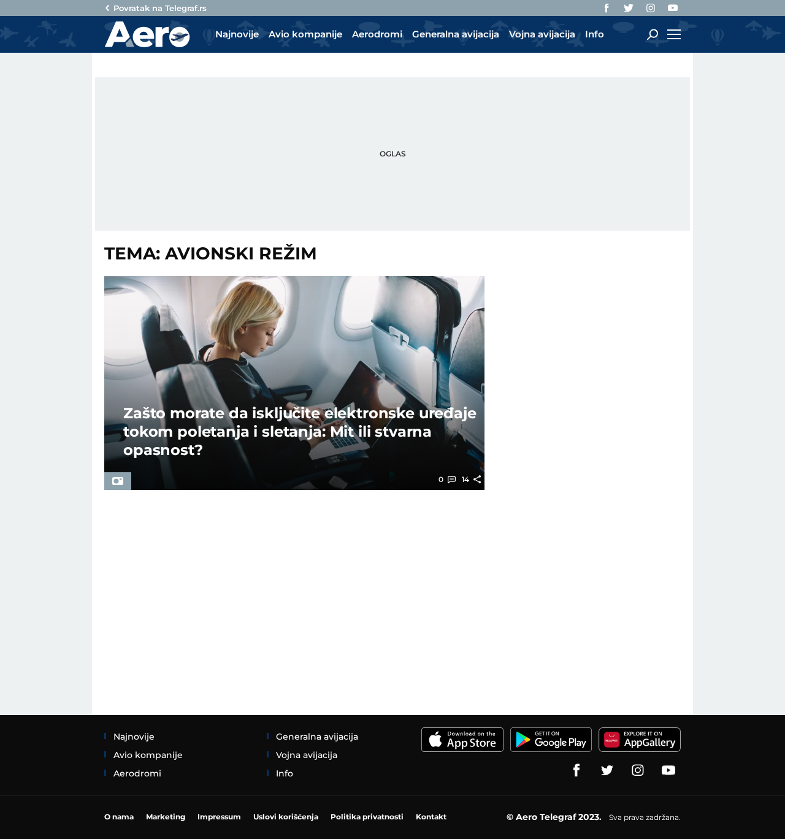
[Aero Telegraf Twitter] (629, 8)
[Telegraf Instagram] (651, 8)
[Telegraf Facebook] (607, 8)
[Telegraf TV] (673, 8)
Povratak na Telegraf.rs (160, 8)
